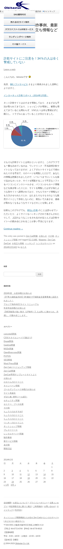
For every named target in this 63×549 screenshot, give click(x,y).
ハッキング (30, 243)
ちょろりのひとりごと (14, 415)
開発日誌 (8, 448)
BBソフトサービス (19, 84)
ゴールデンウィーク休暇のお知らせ (19, 389)
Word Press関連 (11, 363)
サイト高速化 (10, 393)
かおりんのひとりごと (14, 382)
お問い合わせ (49, 506)
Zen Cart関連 (32, 236)
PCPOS (7, 356)
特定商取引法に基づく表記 (20, 506)
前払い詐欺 (32, 210)
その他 (51, 236)
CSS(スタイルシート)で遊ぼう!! (18, 337)
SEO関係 (8, 360)
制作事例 (8, 437)
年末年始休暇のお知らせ (15, 308)
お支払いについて (20, 503)
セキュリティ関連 (12, 400)
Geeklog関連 (9, 345)
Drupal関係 (8, 341)
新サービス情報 (11, 441)
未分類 (7, 445)
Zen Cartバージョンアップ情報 (17, 367)
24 (13, 482)
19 (29, 478)
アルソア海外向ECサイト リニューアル (21, 304)
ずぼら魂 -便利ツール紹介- (15, 397)
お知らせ (43, 236)
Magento (42, 240)
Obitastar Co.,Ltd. (22, 543)
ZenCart (7, 243)
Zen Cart (51, 240)
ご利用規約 (37, 506)
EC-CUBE (33, 240)
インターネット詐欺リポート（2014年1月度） (26, 95)
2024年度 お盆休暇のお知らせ (18, 293)
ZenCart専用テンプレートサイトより (20, 374)
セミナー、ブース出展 (14, 404)
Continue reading (13, 228)
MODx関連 (8, 349)
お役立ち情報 (18, 243)
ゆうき (23, 247)
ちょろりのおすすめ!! (13, 411)
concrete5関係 (10, 334)
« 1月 (6, 485)
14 (44, 474)
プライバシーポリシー (38, 503)
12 (29, 474)
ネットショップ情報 (13, 426)
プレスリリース (11, 430)
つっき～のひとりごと (14, 423)
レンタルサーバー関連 (14, 434)
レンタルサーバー (44, 243)
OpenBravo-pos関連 (12, 352)
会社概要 (7, 503)
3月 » (13, 485)
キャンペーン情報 (12, 386)
